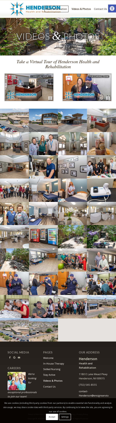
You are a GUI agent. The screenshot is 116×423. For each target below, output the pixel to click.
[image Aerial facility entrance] (43, 329)
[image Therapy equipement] (101, 190)
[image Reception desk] (101, 120)
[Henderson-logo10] (35, 9)
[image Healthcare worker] (72, 190)
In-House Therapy (53, 363)
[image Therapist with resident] (101, 260)
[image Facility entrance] (101, 306)
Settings (65, 417)
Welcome (48, 358)
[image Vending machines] (43, 236)
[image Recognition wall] (72, 167)
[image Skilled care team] (43, 143)
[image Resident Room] (43, 190)
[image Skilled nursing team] (72, 306)
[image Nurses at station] (14, 213)
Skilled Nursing (51, 369)
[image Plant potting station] (14, 260)
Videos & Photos (53, 380)
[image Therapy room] (43, 260)
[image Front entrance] (14, 143)
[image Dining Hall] (14, 236)
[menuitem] (56, 9)
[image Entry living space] (14, 167)
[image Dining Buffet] (101, 213)
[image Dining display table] (72, 213)
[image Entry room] (72, 143)
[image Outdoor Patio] (72, 236)
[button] (112, 8)
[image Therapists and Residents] (101, 283)
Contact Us (49, 386)
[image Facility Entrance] (72, 120)
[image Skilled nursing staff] (101, 167)
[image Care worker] (43, 167)
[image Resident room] (43, 213)
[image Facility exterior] (43, 120)
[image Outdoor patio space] (101, 236)
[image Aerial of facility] (14, 329)
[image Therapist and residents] (14, 306)
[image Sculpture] (101, 143)
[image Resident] (72, 283)
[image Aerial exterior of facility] (14, 120)
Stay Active (49, 374)
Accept (52, 417)
